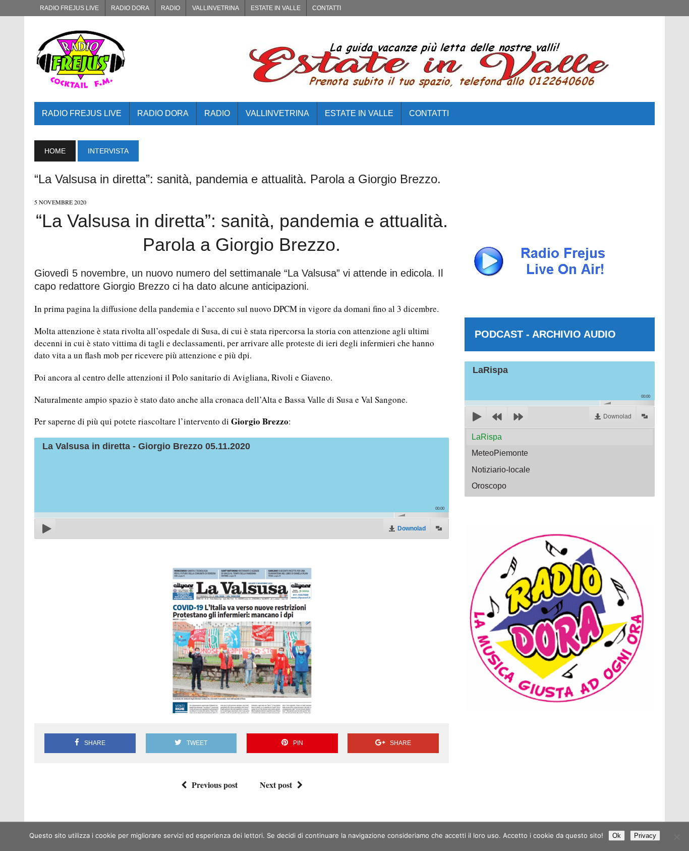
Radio (170, 8)
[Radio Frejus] (132, 59)
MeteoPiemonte (500, 453)
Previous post (215, 784)
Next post (276, 784)
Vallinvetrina (215, 8)
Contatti (326, 8)
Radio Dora (130, 8)
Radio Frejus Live (69, 8)
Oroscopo (489, 486)
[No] (676, 837)
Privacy (645, 835)
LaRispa (487, 437)
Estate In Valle (276, 8)
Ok (616, 835)
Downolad (411, 528)
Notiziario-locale (501, 469)
